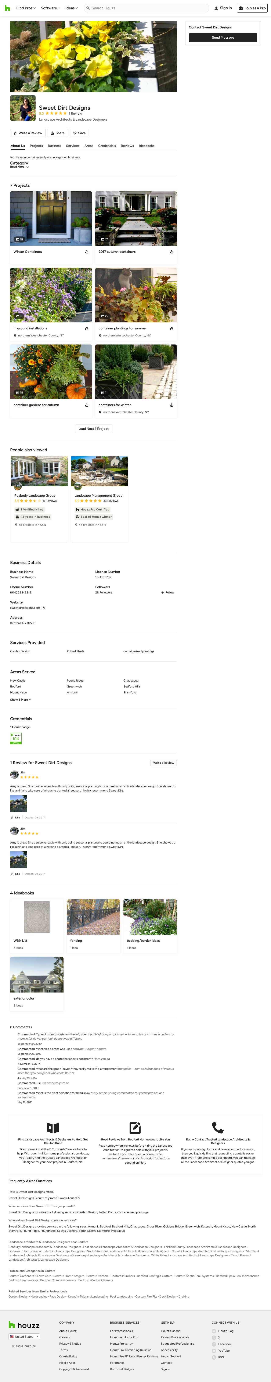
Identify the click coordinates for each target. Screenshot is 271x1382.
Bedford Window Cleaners (95, 1280)
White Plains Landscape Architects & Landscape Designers (190, 1255)
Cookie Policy (68, 1356)
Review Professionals (175, 1337)
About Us (18, 146)
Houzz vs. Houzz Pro (123, 1337)
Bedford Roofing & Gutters (154, 1276)
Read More (17, 167)
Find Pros (24, 8)
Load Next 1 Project (94, 429)
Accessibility (169, 1350)
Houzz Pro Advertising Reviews (130, 1350)
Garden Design (18, 1296)
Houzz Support (171, 1356)
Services (72, 146)
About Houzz (68, 1331)
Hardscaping (38, 1296)
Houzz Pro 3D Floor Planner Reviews (134, 1356)
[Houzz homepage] (7, 8)
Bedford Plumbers (123, 1276)
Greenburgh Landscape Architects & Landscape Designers (110, 1255)
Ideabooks (146, 146)
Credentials (107, 146)
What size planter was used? (55, 1049)
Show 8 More (19, 700)
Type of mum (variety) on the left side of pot (65, 1034)
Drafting (183, 1296)
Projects (36, 146)
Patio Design (58, 1296)
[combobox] (146, 8)
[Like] (12, 817)
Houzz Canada (170, 1331)
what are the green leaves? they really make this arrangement (77, 1069)
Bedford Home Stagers (68, 1276)
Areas (88, 146)
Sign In (165, 1369)
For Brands (117, 1363)
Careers (64, 1337)
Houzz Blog (226, 1331)
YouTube (224, 1350)
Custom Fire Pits (146, 1296)
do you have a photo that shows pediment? (64, 1059)
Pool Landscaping (121, 1296)
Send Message (223, 37)
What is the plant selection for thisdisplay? (64, 1093)
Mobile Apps (67, 1363)
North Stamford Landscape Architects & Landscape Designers (128, 1251)
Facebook (224, 1344)
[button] (93, 735)
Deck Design (167, 1296)
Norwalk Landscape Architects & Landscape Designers (207, 1251)
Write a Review (163, 763)
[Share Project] (87, 251)
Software (49, 8)
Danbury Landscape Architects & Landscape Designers (44, 1247)
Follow (170, 592)
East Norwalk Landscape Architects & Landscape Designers (122, 1247)
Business (54, 146)
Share (60, 133)
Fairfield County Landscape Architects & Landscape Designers (205, 1247)
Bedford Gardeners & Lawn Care (29, 1276)
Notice (76, 1343)
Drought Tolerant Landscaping (88, 1296)
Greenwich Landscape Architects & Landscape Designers (46, 1251)
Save (82, 133)
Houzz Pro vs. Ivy (121, 1343)
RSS (221, 1357)
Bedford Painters (97, 1276)
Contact (166, 1363)
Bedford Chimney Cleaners (58, 1280)
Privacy (64, 1343)
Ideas (70, 8)
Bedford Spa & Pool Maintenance (237, 1276)
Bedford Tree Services (23, 1280)
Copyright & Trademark (74, 1369)
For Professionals (121, 1331)
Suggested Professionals (177, 1343)
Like (17, 817)
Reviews (127, 146)
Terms (63, 1350)
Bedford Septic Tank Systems (194, 1276)
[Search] (88, 8)
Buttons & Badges (122, 1369)
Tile (38, 1083)
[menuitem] (26, 8)
